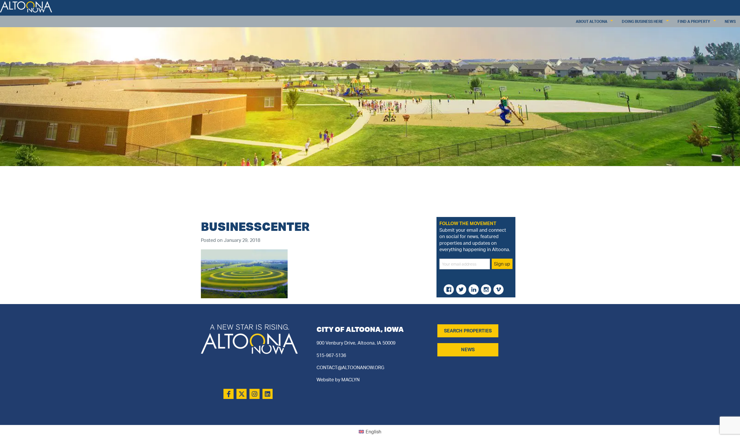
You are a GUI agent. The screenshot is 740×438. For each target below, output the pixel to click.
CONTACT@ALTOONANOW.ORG (350, 367)
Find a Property (694, 21)
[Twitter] (241, 394)
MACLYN (350, 379)
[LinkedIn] (267, 394)
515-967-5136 (331, 355)
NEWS (468, 349)
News (730, 21)
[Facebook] (228, 394)
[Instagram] (254, 394)
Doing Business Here (642, 21)
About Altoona (591, 21)
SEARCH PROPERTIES (468, 331)
